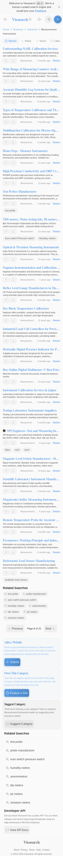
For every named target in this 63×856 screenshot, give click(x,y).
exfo (17, 450)
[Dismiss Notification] (59, 7)
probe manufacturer (36, 594)
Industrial (32, 29)
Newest (12, 41)
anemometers (39, 606)
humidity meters (16, 606)
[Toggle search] (30, 19)
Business (18, 29)
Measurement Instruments (32, 61)
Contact (46, 850)
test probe (10, 210)
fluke (7, 450)
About (16, 850)
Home (6, 29)
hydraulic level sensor (16, 579)
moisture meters (16, 618)
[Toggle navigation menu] (5, 19)
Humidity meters (47, 238)
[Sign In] (48, 19)
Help (38, 850)
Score (43, 41)
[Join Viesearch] (39, 19)
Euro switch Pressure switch (19, 238)
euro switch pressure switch (22, 600)
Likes (57, 41)
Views (28, 41)
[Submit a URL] (58, 19)
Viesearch (20, 19)
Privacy (24, 850)
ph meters (32, 612)
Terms (32, 850)
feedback (40, 10)
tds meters (13, 612)
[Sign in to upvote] (6, 60)
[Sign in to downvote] (13, 60)
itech (26, 450)
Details (56, 60)
